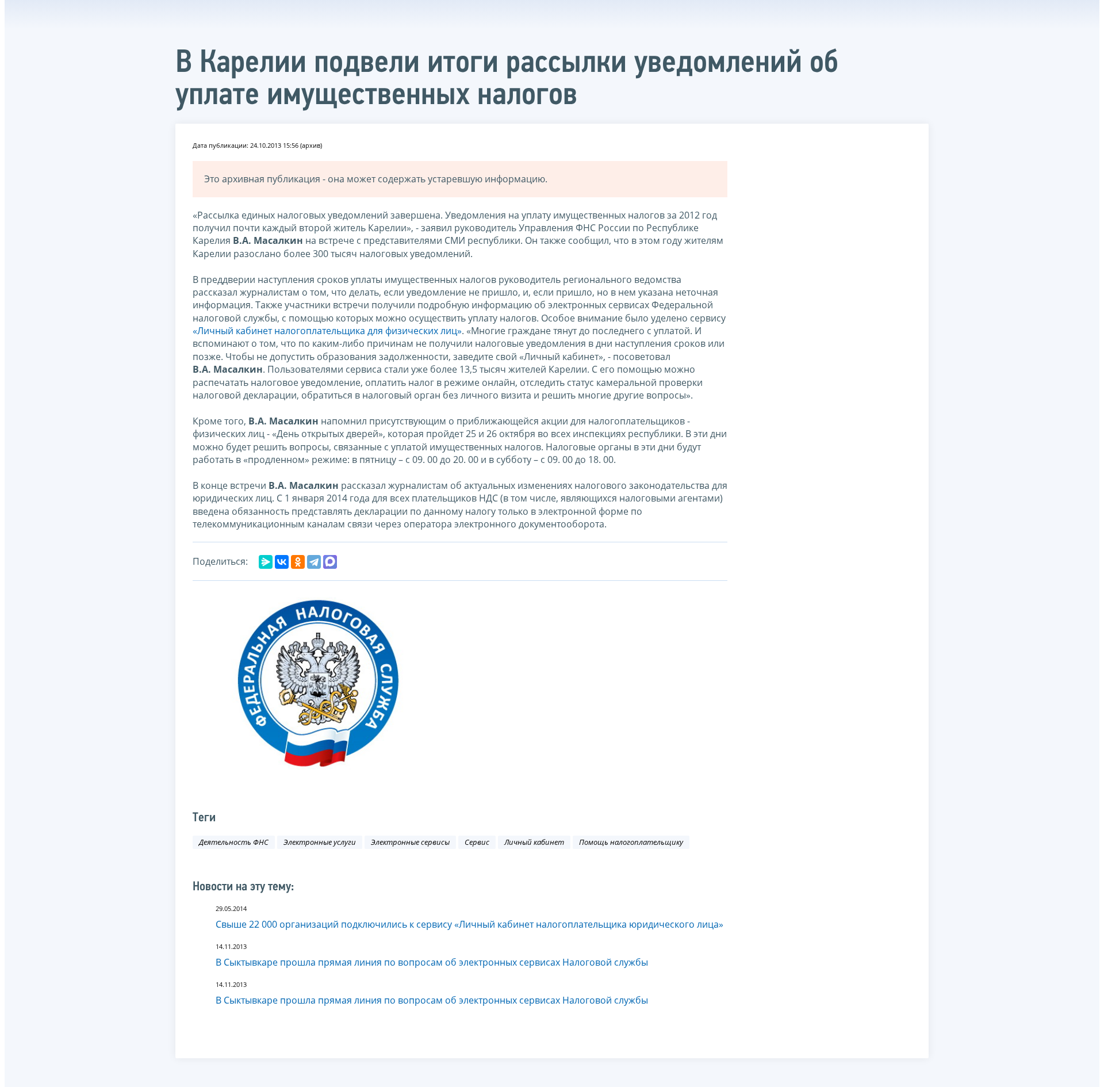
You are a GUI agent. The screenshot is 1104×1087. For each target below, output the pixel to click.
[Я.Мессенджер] (266, 562)
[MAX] (330, 562)
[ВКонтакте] (282, 562)
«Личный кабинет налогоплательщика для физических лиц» (327, 330)
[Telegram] (314, 562)
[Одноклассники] (298, 562)
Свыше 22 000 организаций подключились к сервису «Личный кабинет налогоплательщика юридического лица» (469, 924)
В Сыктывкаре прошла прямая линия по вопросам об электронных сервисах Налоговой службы (432, 962)
